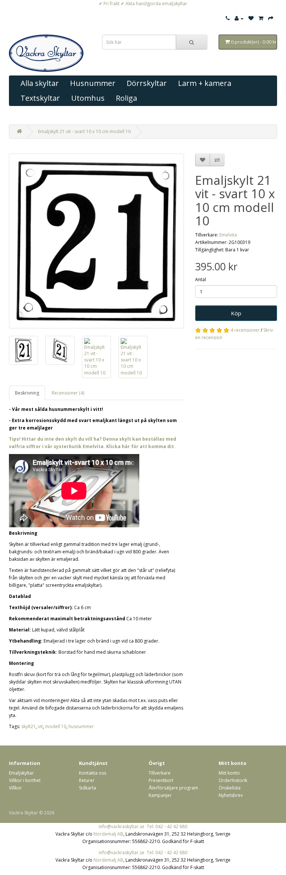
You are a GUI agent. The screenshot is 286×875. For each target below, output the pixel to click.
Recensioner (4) (68, 393)
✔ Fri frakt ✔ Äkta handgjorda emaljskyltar (143, 3)
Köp (236, 313)
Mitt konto (229, 773)
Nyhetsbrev (231, 795)
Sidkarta (87, 788)
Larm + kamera (204, 83)
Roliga (126, 98)
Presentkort (161, 780)
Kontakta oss (92, 773)
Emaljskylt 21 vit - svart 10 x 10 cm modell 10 (84, 131)
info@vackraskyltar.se (121, 826)
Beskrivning (27, 393)
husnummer (81, 726)
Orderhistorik (233, 780)
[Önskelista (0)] (251, 18)
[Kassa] (270, 18)
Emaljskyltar (21, 773)
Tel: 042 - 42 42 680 (167, 826)
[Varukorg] (260, 18)
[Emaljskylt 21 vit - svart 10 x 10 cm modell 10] (96, 241)
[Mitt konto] (239, 18)
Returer (87, 780)
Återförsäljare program (173, 788)
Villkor (15, 788)
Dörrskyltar (147, 83)
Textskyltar (40, 98)
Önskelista (230, 788)
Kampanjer (160, 795)
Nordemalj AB (108, 834)
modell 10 (55, 726)
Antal (200, 279)
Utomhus (88, 98)
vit (40, 726)
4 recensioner (245, 330)
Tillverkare (160, 773)
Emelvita (228, 235)
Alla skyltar (39, 83)
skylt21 (28, 726)
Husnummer (92, 83)
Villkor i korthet (25, 780)
